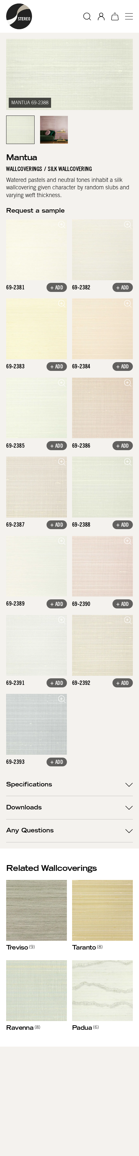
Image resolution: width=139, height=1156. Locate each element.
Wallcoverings (24, 169)
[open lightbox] (36, 249)
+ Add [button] (56, 288)
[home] (19, 16)
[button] (126, 16)
